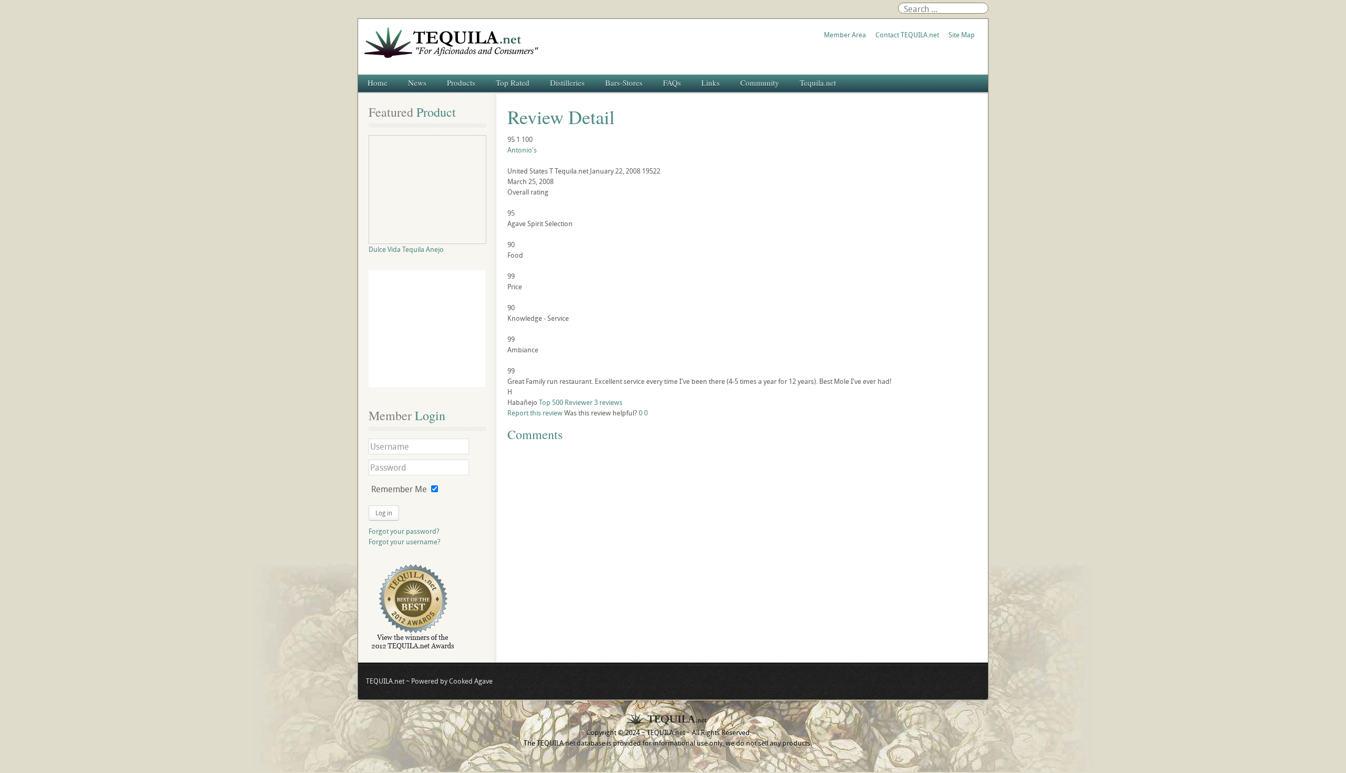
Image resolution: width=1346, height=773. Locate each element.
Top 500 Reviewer (566, 402)
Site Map (962, 34)
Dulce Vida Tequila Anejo (406, 249)
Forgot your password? (404, 531)
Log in (383, 512)
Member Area (845, 34)
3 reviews (608, 402)
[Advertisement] (427, 328)
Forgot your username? (405, 541)
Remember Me (399, 489)
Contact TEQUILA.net (907, 34)
